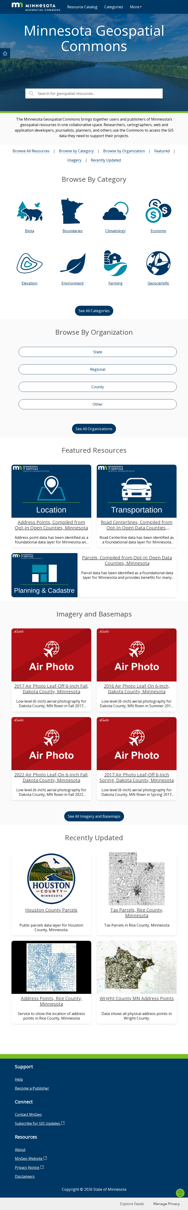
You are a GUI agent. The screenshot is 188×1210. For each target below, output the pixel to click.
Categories (113, 6)
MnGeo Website (29, 1158)
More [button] (134, 6)
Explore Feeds (132, 1203)
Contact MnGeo (28, 1114)
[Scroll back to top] (180, 1193)
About (20, 1149)
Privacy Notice (27, 1167)
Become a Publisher (32, 1088)
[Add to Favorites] (5, 53)
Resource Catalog (82, 6)
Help (19, 1079)
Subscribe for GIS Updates (38, 1123)
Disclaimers (25, 1176)
